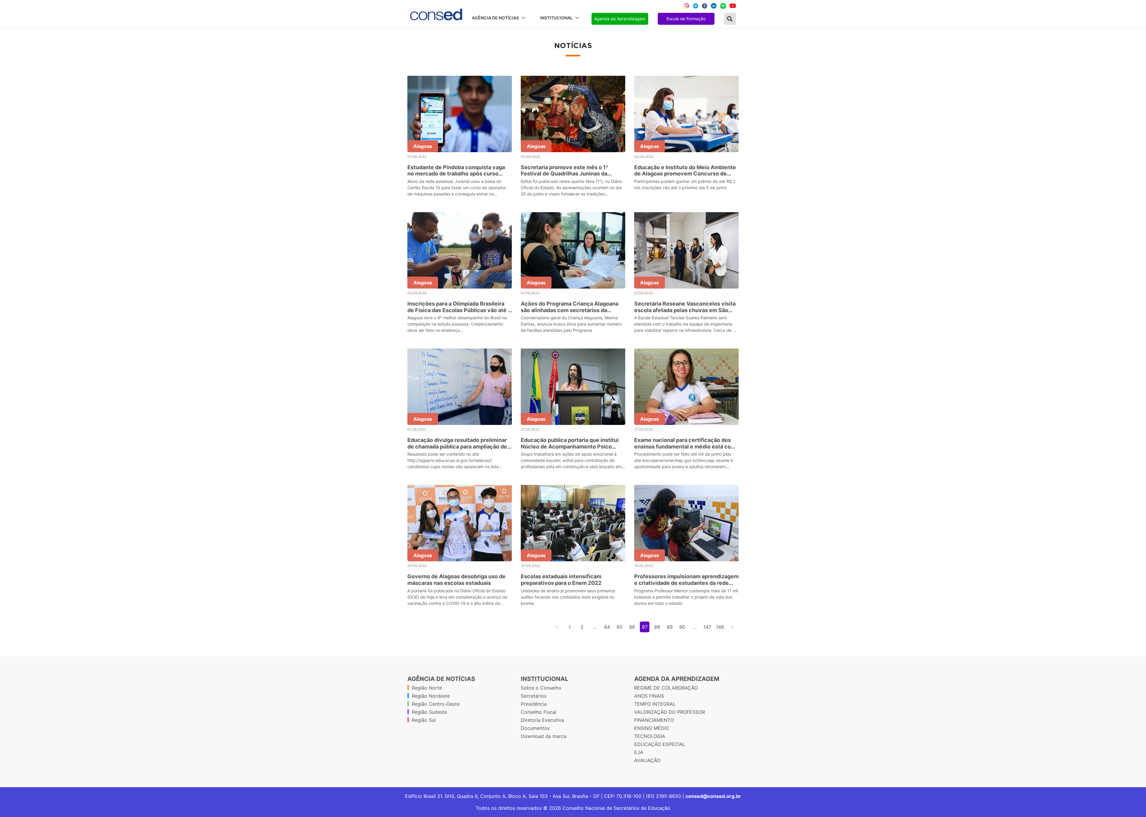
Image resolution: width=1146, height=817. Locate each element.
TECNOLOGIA (649, 736)
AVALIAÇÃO (647, 760)
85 (620, 627)
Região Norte (427, 688)
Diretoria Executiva (542, 720)
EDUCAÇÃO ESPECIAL (659, 744)
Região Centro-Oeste (436, 704)
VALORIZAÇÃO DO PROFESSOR (669, 712)
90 (682, 627)
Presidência (534, 704)
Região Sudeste (429, 712)
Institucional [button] (557, 18)
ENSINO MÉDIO (651, 728)
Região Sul (424, 720)
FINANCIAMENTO (654, 720)
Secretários (533, 696)
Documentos (535, 728)
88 (657, 627)
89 (670, 627)
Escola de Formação (686, 18)
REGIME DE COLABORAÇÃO (666, 688)
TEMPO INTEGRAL (655, 704)
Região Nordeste (431, 696)
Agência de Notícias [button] (496, 18)
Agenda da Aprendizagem (620, 18)
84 (607, 627)
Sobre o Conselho (541, 688)
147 (707, 627)
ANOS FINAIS (649, 696)
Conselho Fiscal (538, 712)
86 (632, 627)
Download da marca (543, 736)
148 (720, 627)
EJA (638, 752)
